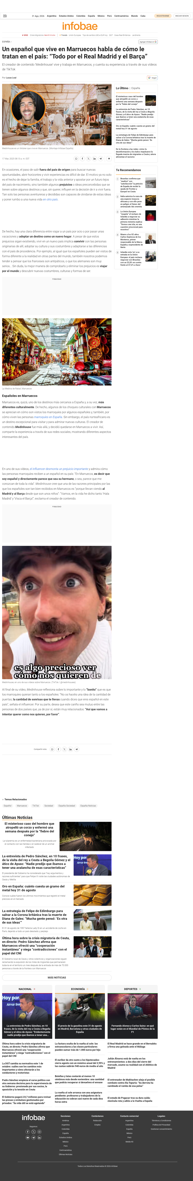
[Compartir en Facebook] (82, 158)
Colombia (80, 16)
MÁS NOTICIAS (57, 977)
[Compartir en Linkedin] (94, 158)
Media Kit (129, 1142)
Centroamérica (121, 16)
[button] (5, 16)
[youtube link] (28, 1137)
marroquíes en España (48, 417)
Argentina (51, 16)
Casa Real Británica (122, 35)
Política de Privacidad (161, 1125)
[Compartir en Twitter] (88, 158)
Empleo (97, 1125)
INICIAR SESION (182, 16)
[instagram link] (39, 1132)
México (101, 16)
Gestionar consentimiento (161, 1129)
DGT (111, 35)
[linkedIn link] (39, 1137)
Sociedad (48, 805)
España (91, 16)
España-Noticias (88, 805)
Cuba (142, 16)
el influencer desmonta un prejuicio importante (59, 469)
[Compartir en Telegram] (100, 158)
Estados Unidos (66, 16)
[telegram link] (33, 1137)
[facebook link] (28, 1132)
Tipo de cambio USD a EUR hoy (95, 35)
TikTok (35, 805)
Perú (109, 16)
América (65, 1120)
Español (7, 805)
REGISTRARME (163, 16)
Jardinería (136, 35)
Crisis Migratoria (42, 35)
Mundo (134, 16)
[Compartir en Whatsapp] (76, 158)
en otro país (50, 199)
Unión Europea (75, 35)
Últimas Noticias (65, 1154)
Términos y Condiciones (161, 1120)
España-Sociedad (67, 805)
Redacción (97, 1120)
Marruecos (22, 805)
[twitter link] (33, 1132)
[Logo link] (80, 26)
